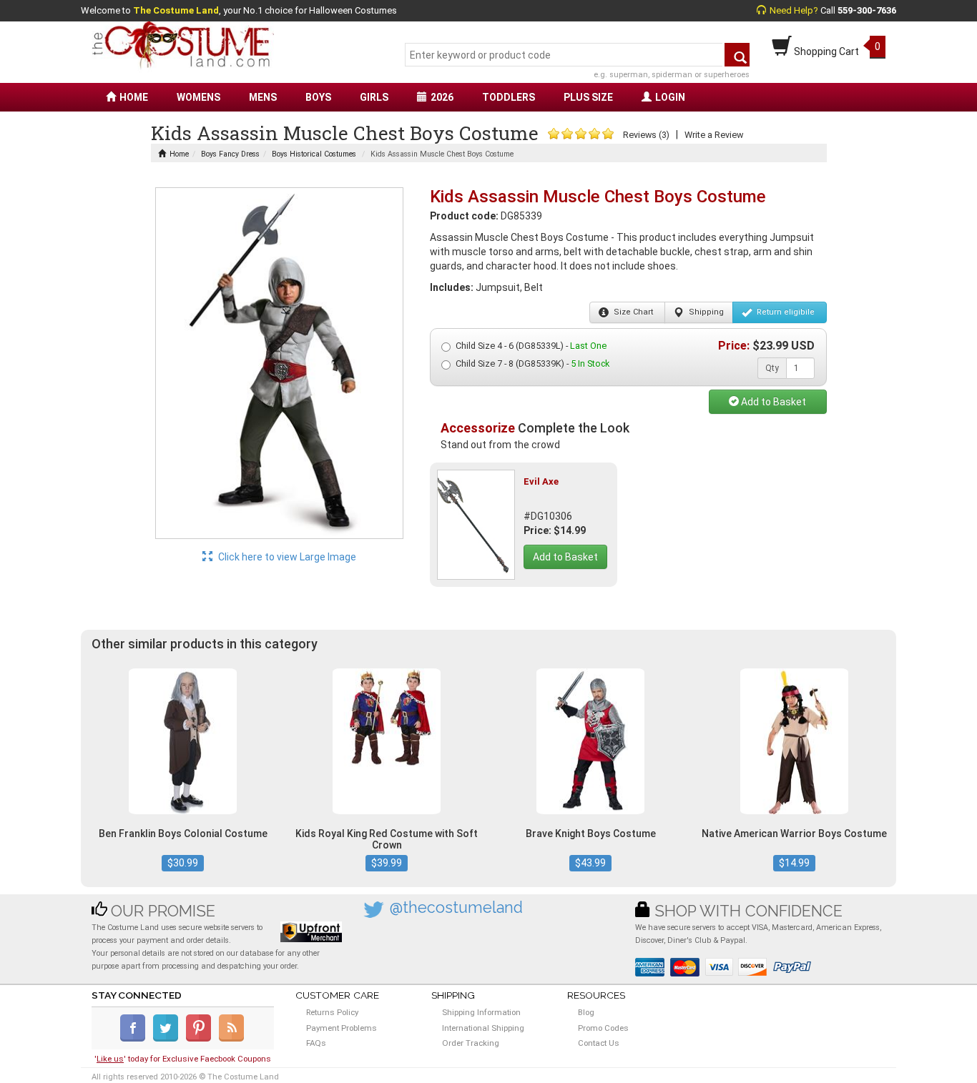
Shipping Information (481, 1012)
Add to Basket (772, 401)
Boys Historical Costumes (314, 154)
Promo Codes (603, 1028)
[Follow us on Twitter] (168, 1039)
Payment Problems (341, 1028)
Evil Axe (541, 481)
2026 (442, 97)
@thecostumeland (456, 907)
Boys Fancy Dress (230, 154)
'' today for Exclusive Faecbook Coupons (182, 1059)
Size (632, 312)
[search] (737, 54)
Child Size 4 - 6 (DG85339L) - (531, 345)
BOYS (318, 97)
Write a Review (713, 134)
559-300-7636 (867, 10)
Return (785, 312)
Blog (586, 1012)
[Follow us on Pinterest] (201, 1039)
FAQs (316, 1043)
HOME (133, 97)
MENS (263, 97)
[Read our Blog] (232, 1039)
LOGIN (670, 97)
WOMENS (198, 97)
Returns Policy (332, 1012)
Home (179, 154)
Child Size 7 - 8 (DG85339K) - (532, 363)
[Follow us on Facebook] (135, 1039)
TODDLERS (508, 97)
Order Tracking (470, 1043)
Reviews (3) (646, 134)
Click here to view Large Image (286, 557)
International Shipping (483, 1028)
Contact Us (598, 1043)
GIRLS (374, 97)
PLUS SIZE (588, 97)
